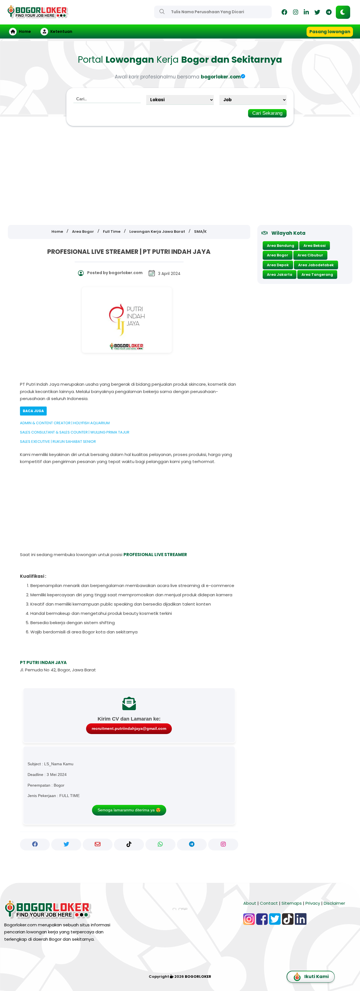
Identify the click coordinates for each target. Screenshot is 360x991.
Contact (269, 903)
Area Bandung (280, 245)
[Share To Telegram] (192, 844)
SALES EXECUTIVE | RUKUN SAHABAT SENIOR (58, 441)
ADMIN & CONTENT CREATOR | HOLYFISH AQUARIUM (65, 423)
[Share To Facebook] (35, 844)
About (249, 903)
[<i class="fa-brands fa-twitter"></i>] (317, 13)
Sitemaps (292, 903)
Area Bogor (277, 255)
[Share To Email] (98, 844)
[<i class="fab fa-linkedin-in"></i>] (306, 13)
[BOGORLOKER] (38, 16)
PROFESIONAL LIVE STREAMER (155, 554)
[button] (343, 12)
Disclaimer (334, 903)
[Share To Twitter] (66, 844)
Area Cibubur (310, 255)
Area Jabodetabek (316, 265)
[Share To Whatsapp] (160, 844)
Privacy (312, 903)
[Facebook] (284, 13)
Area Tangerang (317, 274)
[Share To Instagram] (223, 844)
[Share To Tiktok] (129, 844)
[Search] (162, 11)
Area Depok (278, 265)
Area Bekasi (314, 245)
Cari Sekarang (267, 113)
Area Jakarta (279, 274)
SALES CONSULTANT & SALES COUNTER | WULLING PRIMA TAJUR (74, 432)
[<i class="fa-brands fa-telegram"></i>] (328, 13)
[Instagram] (295, 13)
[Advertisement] (180, 175)
